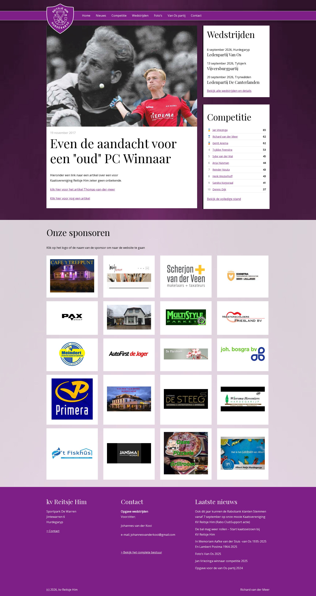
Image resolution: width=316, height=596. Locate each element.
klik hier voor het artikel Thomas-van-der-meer (82, 189)
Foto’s (158, 16)
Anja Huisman (220, 163)
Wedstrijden (140, 16)
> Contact (52, 531)
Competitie (119, 16)
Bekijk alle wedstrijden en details (229, 91)
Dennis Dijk (219, 189)
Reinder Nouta (221, 169)
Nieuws (101, 16)
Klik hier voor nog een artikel (70, 198)
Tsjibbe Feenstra (222, 149)
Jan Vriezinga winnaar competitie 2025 (221, 561)
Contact (196, 16)
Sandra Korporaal (222, 182)
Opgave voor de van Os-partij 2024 (219, 568)
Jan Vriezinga (219, 130)
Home (86, 16)
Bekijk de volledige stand (224, 199)
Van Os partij (176, 16)
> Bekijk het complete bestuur (141, 552)
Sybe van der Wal (222, 156)
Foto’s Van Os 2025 (208, 554)
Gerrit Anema (220, 143)
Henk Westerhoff (222, 176)
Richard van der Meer (225, 136)
